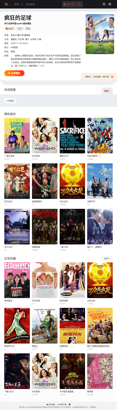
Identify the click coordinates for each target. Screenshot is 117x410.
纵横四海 (64, 346)
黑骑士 (35, 346)
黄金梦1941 (9, 346)
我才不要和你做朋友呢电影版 (100, 346)
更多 (106, 258)
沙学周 (33, 39)
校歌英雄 (36, 247)
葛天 (27, 39)
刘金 (39, 39)
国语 (13, 51)
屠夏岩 (14, 39)
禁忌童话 (8, 300)
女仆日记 (8, 247)
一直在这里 (9, 156)
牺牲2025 (64, 156)
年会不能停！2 (93, 156)
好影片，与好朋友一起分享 (97, 76)
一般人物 (64, 247)
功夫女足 (64, 201)
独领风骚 (64, 300)
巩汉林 (21, 39)
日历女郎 (36, 300)
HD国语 (10, 100)
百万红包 (8, 201)
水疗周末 (36, 156)
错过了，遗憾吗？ (95, 247)
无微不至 (91, 201)
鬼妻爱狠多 (37, 201)
